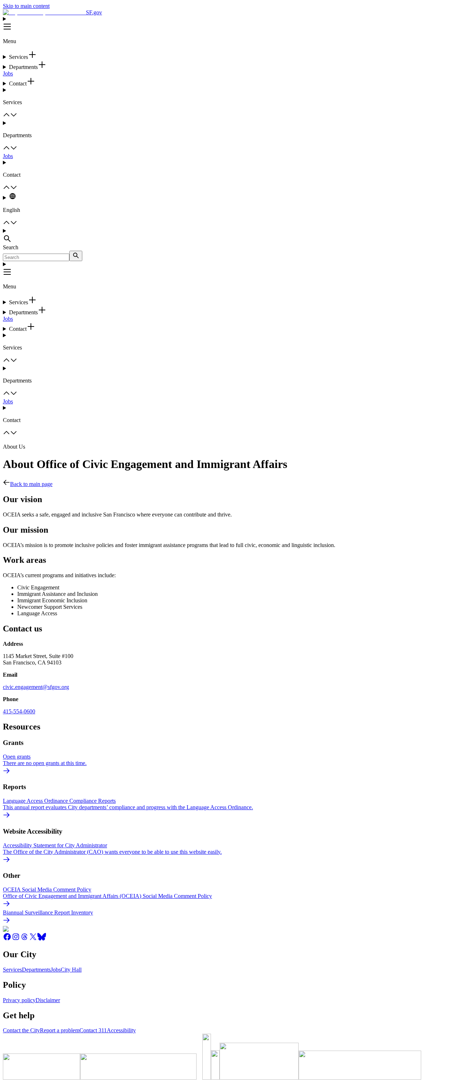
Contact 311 (93, 1030)
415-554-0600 (19, 711)
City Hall (71, 970)
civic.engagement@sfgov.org (36, 687)
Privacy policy (19, 1000)
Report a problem (59, 1030)
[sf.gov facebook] (7, 939)
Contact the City (21, 1030)
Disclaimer (48, 1000)
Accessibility (121, 1030)
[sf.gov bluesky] (41, 939)
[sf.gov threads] (24, 939)
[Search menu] (230, 236)
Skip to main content (26, 6)
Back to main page (31, 484)
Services (12, 970)
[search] (75, 256)
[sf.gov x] (33, 939)
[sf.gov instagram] (16, 939)
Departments (36, 970)
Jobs (8, 73)
